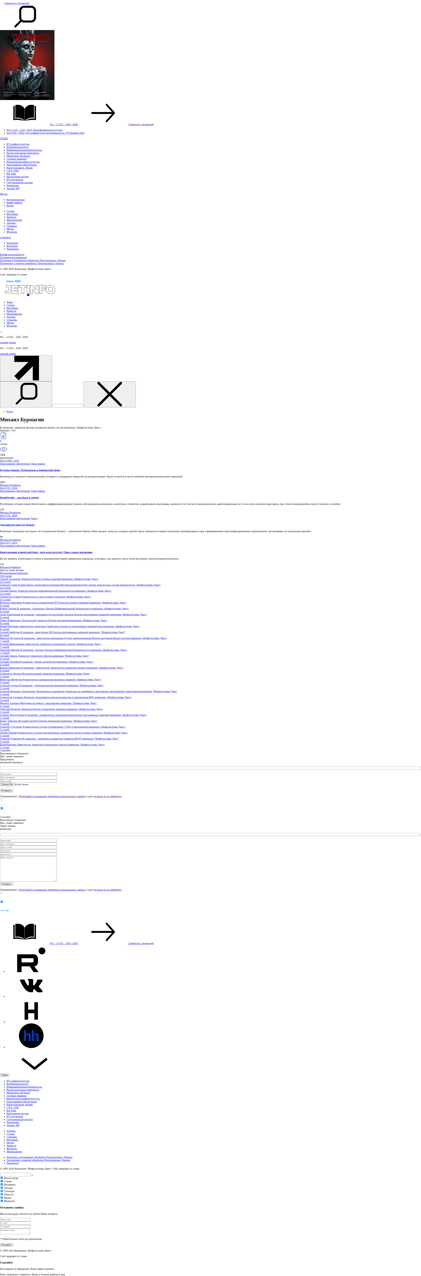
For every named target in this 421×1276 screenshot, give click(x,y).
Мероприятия (14, 220)
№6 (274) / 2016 (8, 488)
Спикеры (12, 226)
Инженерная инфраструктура (23, 161)
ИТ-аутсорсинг (15, 179)
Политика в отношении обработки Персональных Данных (33, 260)
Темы (10, 302)
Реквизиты (13, 249)
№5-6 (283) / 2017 (9, 460)
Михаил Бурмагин (10, 485)
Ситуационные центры (20, 182)
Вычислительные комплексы (23, 153)
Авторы (11, 223)
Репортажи (13, 185)
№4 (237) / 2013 (8, 542)
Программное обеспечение (22, 164)
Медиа (3, 194)
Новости (11, 217)
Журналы (12, 231)
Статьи (10, 211)
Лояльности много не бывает (17, 524)
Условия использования (13, 257)
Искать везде (11, 1178)
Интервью (12, 214)
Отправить (6, 1245)
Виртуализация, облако (20, 167)
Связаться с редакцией (16, 3)
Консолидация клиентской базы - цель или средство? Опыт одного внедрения (46, 552)
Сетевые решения (16, 159)
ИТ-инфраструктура (18, 144)
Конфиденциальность (12, 254)
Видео (10, 205)
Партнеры (12, 243)
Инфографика (14, 202)
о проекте (5, 237)
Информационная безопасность (24, 150)
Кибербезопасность (17, 147)
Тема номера (38, 463)
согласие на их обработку (107, 796)
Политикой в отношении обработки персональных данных (52, 796)
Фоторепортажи (16, 199)
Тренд (34, 518)
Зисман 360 (13, 188)
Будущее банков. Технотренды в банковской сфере (30, 470)
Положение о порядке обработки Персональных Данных (32, 263)
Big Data (11, 173)
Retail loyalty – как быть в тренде (19, 497)
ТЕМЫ (4, 138)
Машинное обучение (18, 156)
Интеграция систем (17, 176)
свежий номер (8, 342)
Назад (10, 411)
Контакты (12, 246)
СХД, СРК (13, 170)
